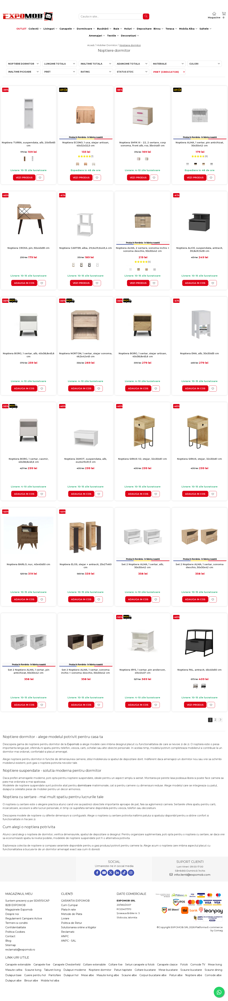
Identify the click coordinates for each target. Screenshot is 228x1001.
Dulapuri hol (71, 975)
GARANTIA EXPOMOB (75, 900)
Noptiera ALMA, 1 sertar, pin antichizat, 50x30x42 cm (200, 144)
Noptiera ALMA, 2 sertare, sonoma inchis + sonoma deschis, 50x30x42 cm (142, 249)
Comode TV (197, 964)
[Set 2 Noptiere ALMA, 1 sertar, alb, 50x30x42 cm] (142, 535)
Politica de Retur (71, 923)
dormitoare (84, 785)
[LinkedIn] (117, 873)
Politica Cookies (15, 931)
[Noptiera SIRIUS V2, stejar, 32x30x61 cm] (142, 430)
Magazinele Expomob (19, 909)
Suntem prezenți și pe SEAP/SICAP (27, 900)
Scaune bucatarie (191, 969)
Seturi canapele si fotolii (139, 964)
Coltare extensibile (94, 964)
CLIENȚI (67, 894)
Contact (10, 936)
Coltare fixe (115, 964)
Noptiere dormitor (100, 969)
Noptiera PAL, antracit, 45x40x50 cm (199, 669)
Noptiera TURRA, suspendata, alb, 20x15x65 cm (28, 144)
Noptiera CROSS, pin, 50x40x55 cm (28, 247)
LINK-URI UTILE (17, 957)
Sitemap (10, 945)
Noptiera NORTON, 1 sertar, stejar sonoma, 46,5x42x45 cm (85, 355)
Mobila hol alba (50, 980)
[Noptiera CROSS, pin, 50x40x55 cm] (28, 218)
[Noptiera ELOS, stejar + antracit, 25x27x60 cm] (85, 535)
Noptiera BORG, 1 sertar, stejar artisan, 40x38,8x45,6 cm (143, 355)
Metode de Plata (71, 914)
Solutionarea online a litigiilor (78, 927)
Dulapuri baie (13, 975)
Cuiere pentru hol (35, 975)
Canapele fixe (41, 964)
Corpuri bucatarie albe (153, 975)
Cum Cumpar (69, 905)
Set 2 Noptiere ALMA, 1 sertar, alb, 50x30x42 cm (142, 566)
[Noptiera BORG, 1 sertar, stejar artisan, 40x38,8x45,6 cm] (142, 324)
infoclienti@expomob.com (191, 874)
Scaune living (33, 969)
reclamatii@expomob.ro (20, 949)
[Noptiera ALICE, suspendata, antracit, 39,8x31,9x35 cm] (199, 219)
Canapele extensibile (18, 964)
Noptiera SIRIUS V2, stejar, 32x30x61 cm (142, 458)
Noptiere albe (193, 975)
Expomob (73, 744)
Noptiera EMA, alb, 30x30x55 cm (199, 353)
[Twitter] (111, 873)
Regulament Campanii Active (23, 918)
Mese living (215, 964)
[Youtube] (104, 873)
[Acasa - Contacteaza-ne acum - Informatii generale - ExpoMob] (28, 16)
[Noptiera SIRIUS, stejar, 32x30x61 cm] (199, 430)
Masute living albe (108, 975)
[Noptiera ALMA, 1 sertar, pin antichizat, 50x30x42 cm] (199, 113)
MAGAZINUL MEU (19, 894)
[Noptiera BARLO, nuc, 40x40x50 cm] (28, 535)
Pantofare (54, 975)
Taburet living (52, 969)
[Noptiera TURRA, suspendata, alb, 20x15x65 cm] (28, 113)
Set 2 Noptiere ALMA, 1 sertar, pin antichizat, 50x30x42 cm (28, 671)
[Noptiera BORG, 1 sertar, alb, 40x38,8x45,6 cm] (28, 324)
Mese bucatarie (168, 969)
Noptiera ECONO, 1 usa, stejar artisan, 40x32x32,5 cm (85, 144)
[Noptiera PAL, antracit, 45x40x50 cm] (199, 641)
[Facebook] (97, 873)
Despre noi (12, 914)
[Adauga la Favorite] (40, 178)
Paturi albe (176, 975)
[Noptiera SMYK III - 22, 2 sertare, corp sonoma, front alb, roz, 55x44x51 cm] (142, 113)
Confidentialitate (15, 927)
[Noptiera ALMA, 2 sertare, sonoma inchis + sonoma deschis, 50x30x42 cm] (142, 219)
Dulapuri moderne (74, 969)
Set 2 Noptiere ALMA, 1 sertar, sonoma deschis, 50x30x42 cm (200, 566)
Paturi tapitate (123, 969)
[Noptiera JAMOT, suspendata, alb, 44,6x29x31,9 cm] (85, 430)
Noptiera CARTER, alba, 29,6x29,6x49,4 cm (85, 247)
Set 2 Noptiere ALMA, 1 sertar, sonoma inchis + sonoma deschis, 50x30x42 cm (85, 671)
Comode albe (213, 975)
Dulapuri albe (13, 980)
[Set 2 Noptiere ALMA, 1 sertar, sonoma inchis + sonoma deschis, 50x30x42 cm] (85, 641)
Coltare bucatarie (145, 969)
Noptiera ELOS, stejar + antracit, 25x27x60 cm (86, 566)
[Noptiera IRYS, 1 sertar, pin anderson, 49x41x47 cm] (142, 641)
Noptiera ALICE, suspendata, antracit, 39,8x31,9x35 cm (199, 249)
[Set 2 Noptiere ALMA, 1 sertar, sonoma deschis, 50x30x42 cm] (199, 535)
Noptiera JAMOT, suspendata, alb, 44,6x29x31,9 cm (85, 460)
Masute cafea (13, 969)
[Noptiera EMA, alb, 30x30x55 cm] (199, 324)
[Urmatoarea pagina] (220, 720)
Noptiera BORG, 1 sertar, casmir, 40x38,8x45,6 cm (28, 460)
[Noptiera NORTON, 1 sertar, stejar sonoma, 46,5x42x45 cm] (85, 324)
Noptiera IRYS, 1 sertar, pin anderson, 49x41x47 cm (142, 671)
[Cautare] (146, 16)
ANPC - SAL (68, 940)
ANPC (65, 936)
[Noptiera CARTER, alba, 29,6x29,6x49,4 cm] (85, 219)
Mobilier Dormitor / (108, 45)
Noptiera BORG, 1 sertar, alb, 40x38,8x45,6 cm (28, 355)
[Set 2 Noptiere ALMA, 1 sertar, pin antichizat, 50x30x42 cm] (28, 641)
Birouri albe (31, 980)
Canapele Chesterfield (66, 964)
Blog (8, 940)
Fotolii (184, 964)
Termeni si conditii (16, 923)
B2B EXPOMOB (15, 905)
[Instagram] (131, 873)
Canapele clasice (167, 964)
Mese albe (87, 975)
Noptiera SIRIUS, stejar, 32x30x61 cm (199, 458)
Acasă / (91, 45)
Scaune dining (213, 969)
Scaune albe (129, 975)
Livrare (65, 918)
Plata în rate (68, 909)
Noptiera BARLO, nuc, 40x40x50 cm (28, 564)
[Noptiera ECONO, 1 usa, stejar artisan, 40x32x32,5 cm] (85, 113)
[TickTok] (124, 873)
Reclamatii (67, 931)
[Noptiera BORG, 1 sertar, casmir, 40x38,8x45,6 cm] (28, 430)
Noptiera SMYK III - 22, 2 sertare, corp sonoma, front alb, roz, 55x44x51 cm (142, 144)
